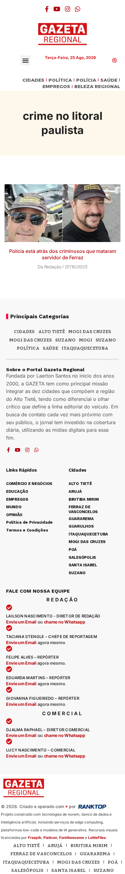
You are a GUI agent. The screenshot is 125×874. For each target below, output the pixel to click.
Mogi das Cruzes (30, 340)
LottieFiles (97, 837)
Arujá (54, 845)
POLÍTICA (60, 80)
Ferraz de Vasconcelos (41, 853)
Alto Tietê (51, 331)
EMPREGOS (56, 86)
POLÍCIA (86, 80)
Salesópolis (27, 870)
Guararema (95, 853)
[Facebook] (46, 9)
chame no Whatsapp (64, 621)
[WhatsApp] (77, 9)
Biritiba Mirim (89, 845)
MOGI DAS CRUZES (89, 331)
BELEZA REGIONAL (97, 86)
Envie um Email (21, 621)
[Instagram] (67, 9)
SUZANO (106, 340)
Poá (113, 862)
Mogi (85, 340)
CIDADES (33, 80)
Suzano (65, 340)
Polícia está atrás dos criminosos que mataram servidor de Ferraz (62, 254)
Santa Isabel (68, 870)
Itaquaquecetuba (26, 862)
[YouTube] (57, 9)
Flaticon (50, 837)
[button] (25, 60)
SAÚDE (108, 80)
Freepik (34, 837)
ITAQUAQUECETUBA (85, 348)
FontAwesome (71, 837)
